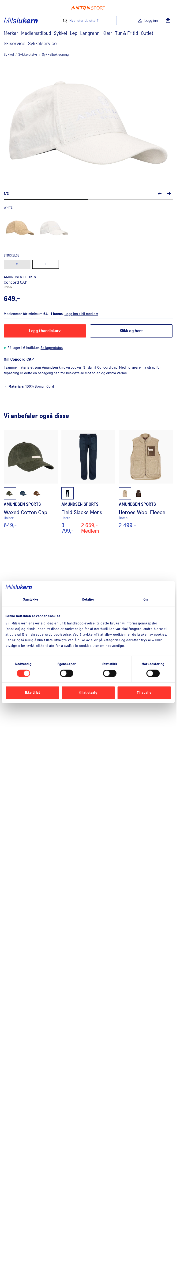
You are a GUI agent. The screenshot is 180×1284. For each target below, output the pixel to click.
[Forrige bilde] (159, 193)
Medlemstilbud (36, 33)
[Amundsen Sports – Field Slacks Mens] (88, 482)
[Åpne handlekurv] (168, 20)
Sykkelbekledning (55, 54)
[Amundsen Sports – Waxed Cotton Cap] (31, 482)
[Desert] (20, 228)
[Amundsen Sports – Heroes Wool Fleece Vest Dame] (146, 482)
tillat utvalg (88, 692)
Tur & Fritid (126, 33)
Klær (107, 33)
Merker (11, 33)
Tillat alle (144, 692)
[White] (54, 228)
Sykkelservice (42, 43)
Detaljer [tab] (88, 599)
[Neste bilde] (169, 193)
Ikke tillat (32, 692)
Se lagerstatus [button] (52, 348)
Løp (73, 33)
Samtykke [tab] (30, 599)
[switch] (66, 673)
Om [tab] (145, 599)
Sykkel (60, 33)
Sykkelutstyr (28, 54)
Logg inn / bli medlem (81, 314)
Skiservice (14, 43)
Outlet (147, 33)
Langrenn (90, 33)
